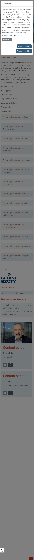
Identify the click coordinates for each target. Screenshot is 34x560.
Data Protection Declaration (15, 33)
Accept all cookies (23, 51)
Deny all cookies (24, 46)
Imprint (19, 35)
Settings (6, 39)
